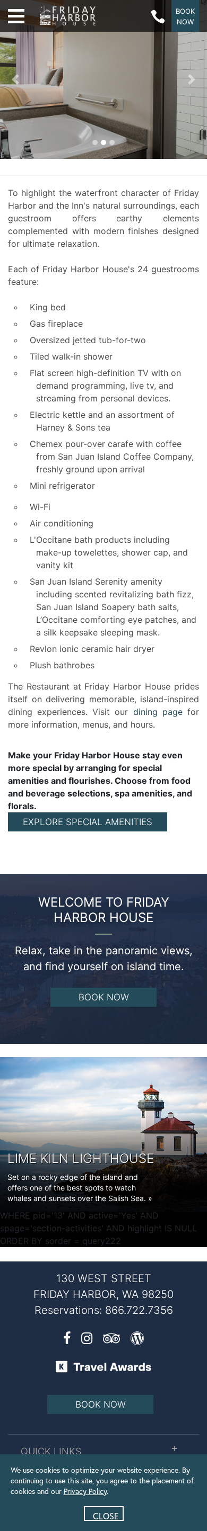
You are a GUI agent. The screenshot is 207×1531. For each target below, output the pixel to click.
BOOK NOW (104, 997)
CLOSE (106, 1515)
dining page (158, 711)
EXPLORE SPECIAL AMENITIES (87, 822)
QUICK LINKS (51, 1451)
